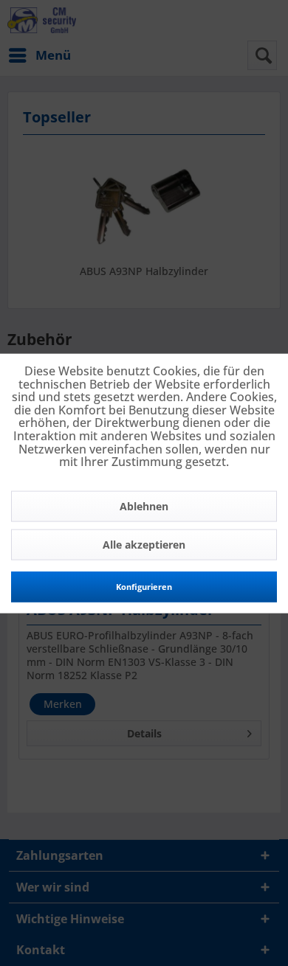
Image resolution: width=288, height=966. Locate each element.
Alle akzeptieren (144, 544)
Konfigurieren (144, 585)
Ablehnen (144, 505)
